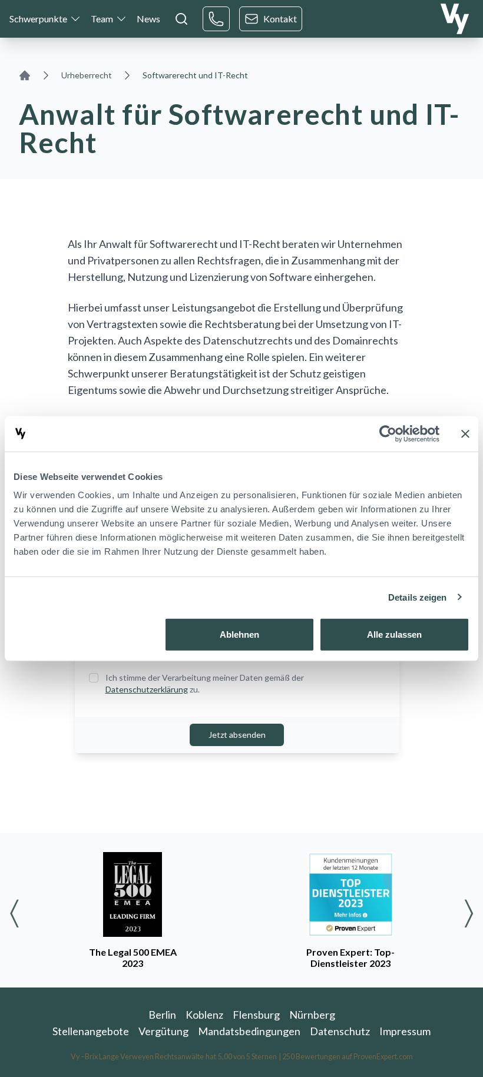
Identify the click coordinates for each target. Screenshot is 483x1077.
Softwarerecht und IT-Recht (195, 75)
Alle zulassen (394, 634)
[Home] (25, 75)
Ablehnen (239, 634)
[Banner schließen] (465, 433)
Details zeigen (417, 597)
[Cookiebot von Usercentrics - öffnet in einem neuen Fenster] (387, 433)
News (148, 18)
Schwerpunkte (38, 18)
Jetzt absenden (237, 735)
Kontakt (280, 18)
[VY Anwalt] (455, 19)
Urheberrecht (86, 75)
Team (102, 18)
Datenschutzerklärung (146, 689)
